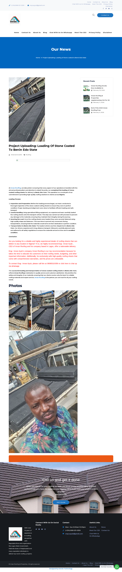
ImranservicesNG (16, 155)
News (103, 527)
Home (89, 2)
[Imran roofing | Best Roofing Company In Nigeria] (15, 19)
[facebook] (39, 529)
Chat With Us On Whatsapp (81, 4)
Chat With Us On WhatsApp (94, 535)
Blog (111, 2)
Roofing (28, 155)
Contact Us (96, 2)
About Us (105, 2)
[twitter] (36, 529)
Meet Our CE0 (94, 530)
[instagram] (45, 529)
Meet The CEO (97, 4)
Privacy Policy (108, 4)
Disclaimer (109, 6)
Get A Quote (61, 502)
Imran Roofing (16, 188)
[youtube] (42, 529)
